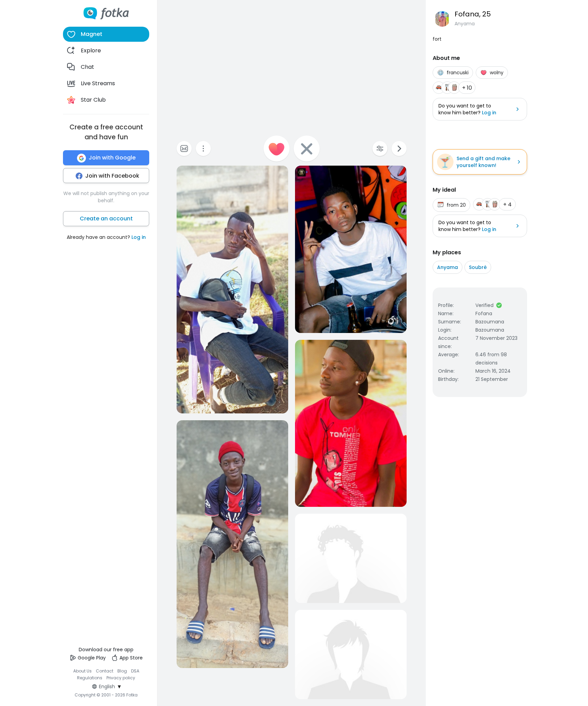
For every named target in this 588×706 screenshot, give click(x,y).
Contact (104, 671)
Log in (138, 237)
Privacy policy (120, 678)
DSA (135, 671)
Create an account (106, 219)
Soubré (478, 267)
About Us (82, 671)
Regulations (89, 678)
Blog (122, 671)
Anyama (447, 267)
